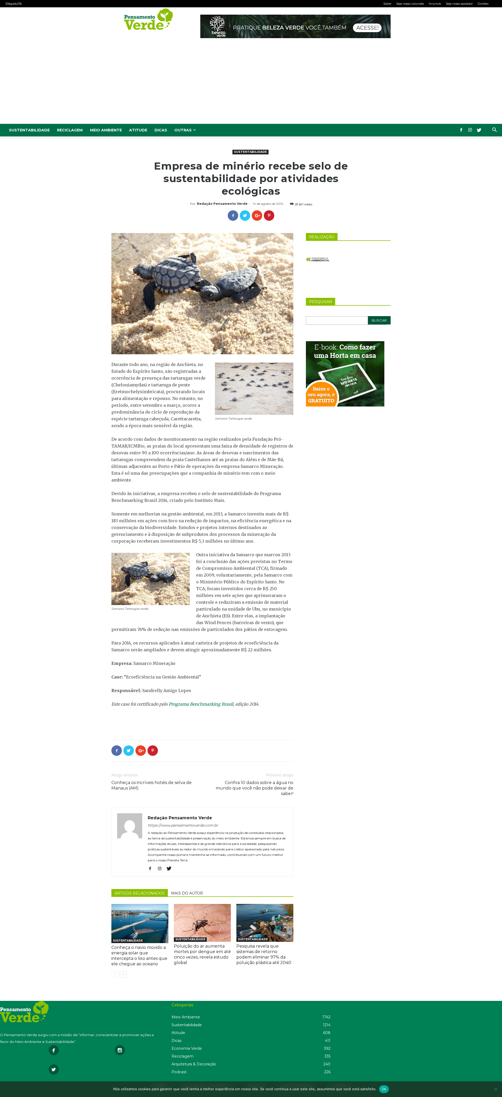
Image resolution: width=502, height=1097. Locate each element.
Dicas (161, 130)
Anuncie (435, 3)
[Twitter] (479, 130)
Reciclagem (70, 130)
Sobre (387, 3)
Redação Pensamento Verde (222, 204)
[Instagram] (470, 130)
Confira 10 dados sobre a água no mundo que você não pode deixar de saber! (254, 788)
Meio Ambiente (106, 130)
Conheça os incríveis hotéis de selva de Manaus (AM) (151, 785)
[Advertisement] (251, 84)
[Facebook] (461, 130)
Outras (183, 130)
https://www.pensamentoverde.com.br (183, 825)
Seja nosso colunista (410, 3)
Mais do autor (187, 893)
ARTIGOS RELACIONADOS (140, 893)
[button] (494, 130)
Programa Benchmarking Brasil (201, 704)
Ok (384, 1089)
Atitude (138, 130)
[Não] (495, 1089)
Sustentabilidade (29, 130)
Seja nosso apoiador (459, 3)
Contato (483, 3)
